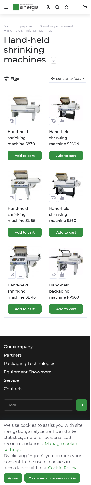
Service (11, 380)
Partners (13, 355)
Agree (13, 478)
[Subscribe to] (81, 405)
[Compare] (20, 121)
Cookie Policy (62, 468)
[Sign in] (66, 7)
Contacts (13, 388)
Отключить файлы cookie (52, 478)
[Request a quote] (11, 121)
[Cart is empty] (85, 7)
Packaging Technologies (29, 363)
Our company (18, 346)
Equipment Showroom (28, 372)
